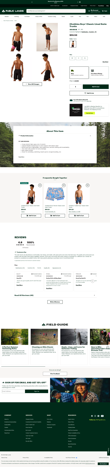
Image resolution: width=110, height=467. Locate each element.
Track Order (101, 5)
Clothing (16, 16)
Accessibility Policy (48, 457)
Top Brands (49, 427)
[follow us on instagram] (95, 415)
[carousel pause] (80, 2)
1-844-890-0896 (84, 461)
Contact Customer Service (32, 433)
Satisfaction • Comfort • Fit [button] (89, 32)
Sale (104, 16)
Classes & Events (74, 5)
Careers (6, 427)
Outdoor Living (52, 16)
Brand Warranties (72, 444)
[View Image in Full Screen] (17, 37)
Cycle (72, 16)
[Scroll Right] (92, 281)
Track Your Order (29, 435)
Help (107, 5)
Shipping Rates (71, 427)
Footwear (27, 16)
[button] (32, 84)
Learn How (88, 101)
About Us (6, 419)
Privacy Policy (26, 457)
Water (63, 16)
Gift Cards (28, 438)
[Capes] (73, 44)
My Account (28, 430)
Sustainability (7, 424)
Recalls (69, 441)
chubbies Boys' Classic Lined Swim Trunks (30, 206)
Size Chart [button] (105, 61)
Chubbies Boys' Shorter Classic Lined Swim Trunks (55, 206)
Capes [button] (23, 211)
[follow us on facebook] (92, 415)
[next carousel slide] (78, 2)
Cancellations (71, 424)
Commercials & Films (9, 430)
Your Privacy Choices (70, 457)
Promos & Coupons (51, 424)
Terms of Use (4, 457)
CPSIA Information (72, 435)
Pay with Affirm (29, 441)
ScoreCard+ (65, 5)
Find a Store (93, 5)
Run (88, 16)
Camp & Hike (38, 16)
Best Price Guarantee (73, 430)
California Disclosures (104, 457)
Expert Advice (84, 5)
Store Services (29, 427)
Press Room (7, 433)
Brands (7, 16)
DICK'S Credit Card (55, 5)
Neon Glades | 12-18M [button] (74, 211)
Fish (80, 16)
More (95, 16)
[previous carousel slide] (32, 2)
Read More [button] (21, 157)
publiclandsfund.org (90, 463)
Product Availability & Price (74, 433)
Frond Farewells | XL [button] (50, 211)
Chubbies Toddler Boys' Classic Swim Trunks (79, 206)
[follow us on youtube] (102, 415)
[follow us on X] (99, 415)
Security (70, 446)
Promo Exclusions (72, 438)
